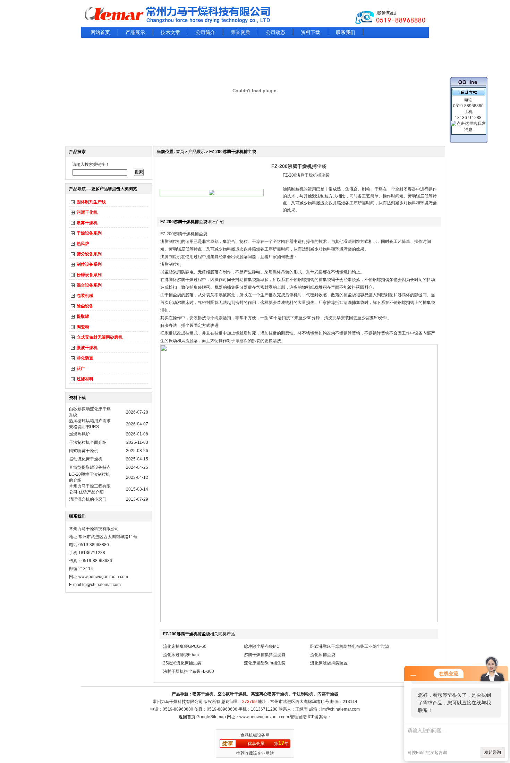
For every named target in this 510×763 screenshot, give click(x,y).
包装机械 (85, 295)
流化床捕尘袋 (322, 654)
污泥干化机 (87, 212)
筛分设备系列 (89, 254)
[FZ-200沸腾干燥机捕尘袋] (211, 194)
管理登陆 (298, 716)
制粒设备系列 (89, 264)
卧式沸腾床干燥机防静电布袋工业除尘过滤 (349, 646)
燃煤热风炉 (79, 434)
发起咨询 (492, 752)
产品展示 (135, 32)
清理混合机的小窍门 (88, 499)
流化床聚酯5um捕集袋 (265, 663)
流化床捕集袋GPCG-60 (184, 646)
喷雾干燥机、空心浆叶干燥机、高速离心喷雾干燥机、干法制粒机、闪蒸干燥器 (265, 694)
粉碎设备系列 (89, 274)
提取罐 (83, 316)
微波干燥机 (87, 347)
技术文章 (170, 32)
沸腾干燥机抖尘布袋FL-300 (188, 671)
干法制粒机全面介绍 (88, 442)
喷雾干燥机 (87, 222)
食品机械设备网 (255, 735)
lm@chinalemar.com (340, 709)
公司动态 (275, 32)
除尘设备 (85, 306)
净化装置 (85, 358)
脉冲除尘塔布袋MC (262, 646)
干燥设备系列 (89, 233)
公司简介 (205, 32)
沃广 (81, 368)
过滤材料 (85, 378)
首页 (180, 151)
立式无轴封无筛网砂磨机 (99, 337)
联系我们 (345, 32)
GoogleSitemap (211, 716)
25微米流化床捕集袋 (182, 663)
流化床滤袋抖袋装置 (329, 663)
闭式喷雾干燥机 (83, 450)
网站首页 (100, 32)
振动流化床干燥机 (85, 459)
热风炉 (83, 243)
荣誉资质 (240, 32)
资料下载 (310, 32)
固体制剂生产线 (91, 202)
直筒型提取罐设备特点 (90, 467)
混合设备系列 (89, 285)
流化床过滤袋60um (181, 654)
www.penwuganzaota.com (103, 576)
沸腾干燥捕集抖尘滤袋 (265, 654)
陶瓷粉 (83, 326)
